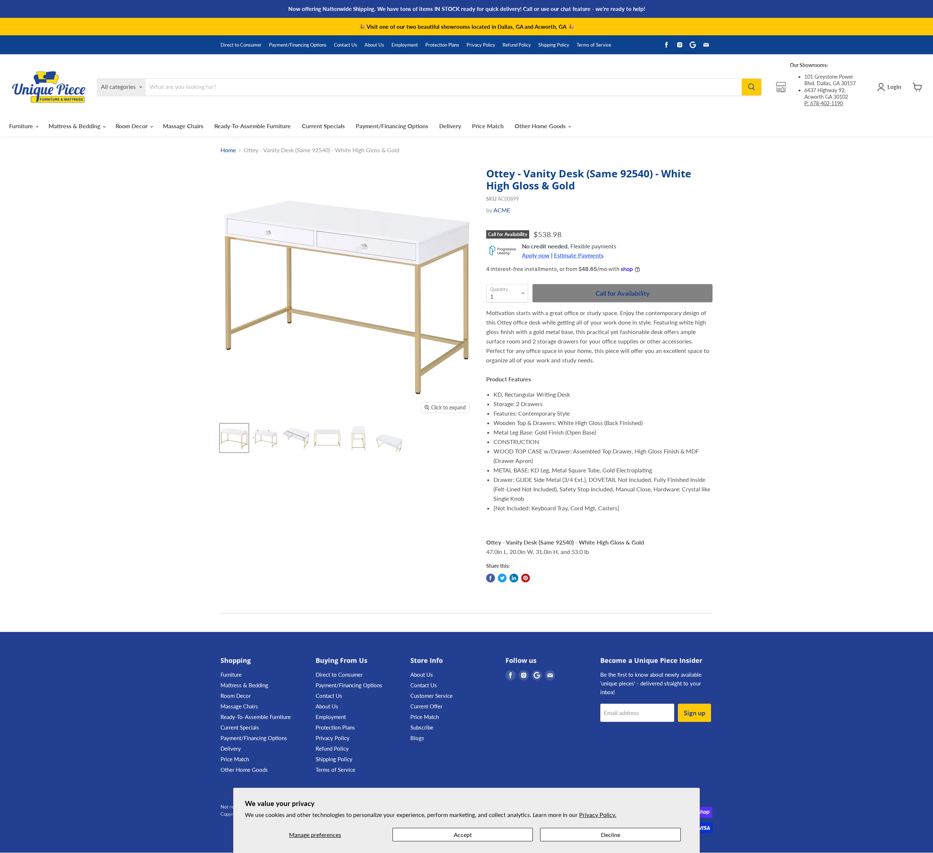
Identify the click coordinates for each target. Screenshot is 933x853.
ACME (501, 210)
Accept (463, 834)
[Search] (751, 87)
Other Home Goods (541, 125)
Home (228, 150)
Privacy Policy (480, 45)
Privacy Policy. (597, 814)
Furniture (22, 125)
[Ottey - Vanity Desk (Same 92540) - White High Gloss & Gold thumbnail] (234, 438)
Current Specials (323, 125)
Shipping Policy (553, 45)
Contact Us (345, 45)
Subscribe (421, 727)
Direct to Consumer (241, 45)
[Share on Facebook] (490, 578)
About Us (374, 45)
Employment (404, 45)
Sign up (694, 713)
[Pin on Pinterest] (525, 578)
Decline (610, 834)
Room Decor (132, 125)
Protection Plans (442, 45)
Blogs (417, 738)
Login (894, 86)
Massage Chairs (183, 125)
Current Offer (426, 706)
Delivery (450, 125)
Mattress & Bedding (75, 125)
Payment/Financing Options (298, 45)
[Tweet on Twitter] (502, 578)
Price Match (488, 125)
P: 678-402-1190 (823, 103)
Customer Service (431, 695)
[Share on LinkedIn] (514, 578)
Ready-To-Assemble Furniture (252, 125)
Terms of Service (594, 45)
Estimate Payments (579, 255)
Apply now (536, 255)
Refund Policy (517, 45)
